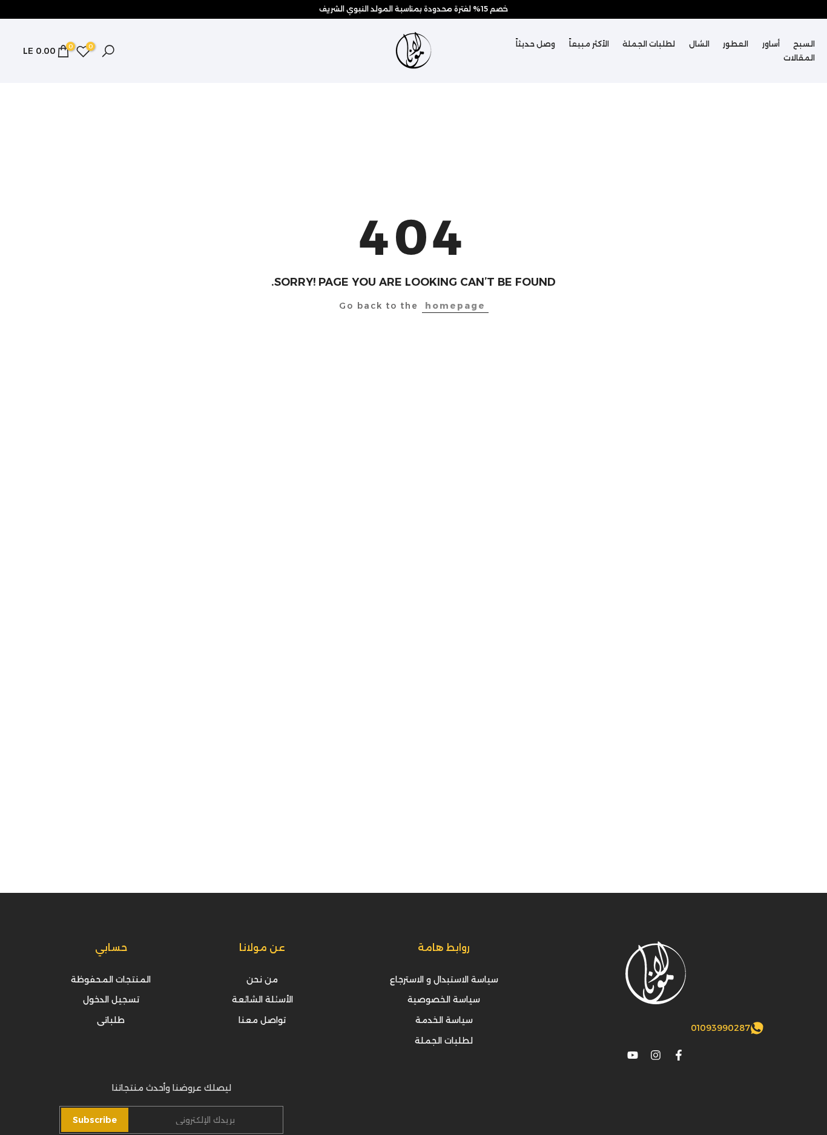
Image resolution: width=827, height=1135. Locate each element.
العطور (735, 43)
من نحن (262, 979)
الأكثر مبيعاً (589, 43)
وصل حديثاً (535, 43)
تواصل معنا (262, 1020)
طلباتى (111, 1020)
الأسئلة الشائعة (262, 999)
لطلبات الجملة (648, 43)
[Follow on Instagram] (655, 1055)
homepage (455, 305)
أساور (771, 43)
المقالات (799, 57)
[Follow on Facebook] (678, 1055)
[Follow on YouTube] (632, 1055)
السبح (804, 43)
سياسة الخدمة (444, 1020)
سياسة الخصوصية (443, 999)
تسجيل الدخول (111, 999)
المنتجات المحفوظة (111, 979)
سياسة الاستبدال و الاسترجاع (444, 979)
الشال (699, 43)
